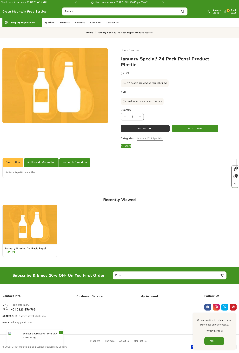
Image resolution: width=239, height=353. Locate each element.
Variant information (75, 162)
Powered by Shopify (56, 347)
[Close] (61, 332)
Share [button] (128, 146)
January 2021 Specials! (149, 138)
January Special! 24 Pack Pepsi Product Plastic (25, 248)
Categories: (127, 138)
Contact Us (140, 341)
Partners (110, 341)
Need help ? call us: (13, 2)
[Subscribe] (221, 275)
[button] (229, 11)
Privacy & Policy (214, 331)
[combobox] (124, 11)
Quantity (126, 109)
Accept (214, 341)
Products (95, 341)
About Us (124, 341)
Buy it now (195, 128)
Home (89, 32)
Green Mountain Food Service (28, 347)
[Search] (182, 11)
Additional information (41, 162)
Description (13, 162)
